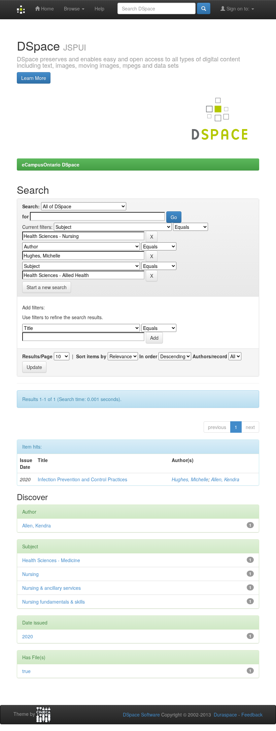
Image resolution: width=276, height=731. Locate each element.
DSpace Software (141, 714)
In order (148, 356)
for (25, 216)
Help (99, 8)
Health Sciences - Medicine (51, 560)
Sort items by (91, 356)
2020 (27, 636)
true (26, 671)
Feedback (252, 714)
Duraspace (225, 714)
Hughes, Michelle (190, 479)
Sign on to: (238, 8)
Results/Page (37, 356)
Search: (31, 206)
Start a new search (47, 287)
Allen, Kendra (225, 479)
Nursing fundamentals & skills (53, 601)
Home (47, 8)
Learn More (33, 77)
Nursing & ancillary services (51, 587)
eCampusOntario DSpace (50, 164)
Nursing (30, 574)
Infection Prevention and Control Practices (82, 479)
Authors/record (210, 356)
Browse (72, 8)
